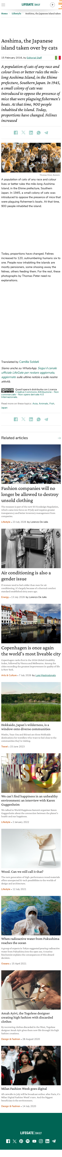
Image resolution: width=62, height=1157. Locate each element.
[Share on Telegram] (46, 133)
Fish (51, 403)
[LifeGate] (31, 4)
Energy (5, 597)
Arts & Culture (9, 675)
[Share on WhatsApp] (39, 133)
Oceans (5, 963)
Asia (35, 403)
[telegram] (54, 1141)
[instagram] (41, 1141)
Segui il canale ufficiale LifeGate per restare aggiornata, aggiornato (29, 372)
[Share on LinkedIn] (31, 133)
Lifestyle (5, 522)
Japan (4, 407)
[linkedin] (47, 1141)
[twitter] (15, 1141)
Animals (43, 403)
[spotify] (28, 1141)
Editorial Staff (34, 57)
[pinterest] (21, 1141)
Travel (4, 746)
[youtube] (34, 1141)
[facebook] (8, 1141)
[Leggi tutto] (58, 438)
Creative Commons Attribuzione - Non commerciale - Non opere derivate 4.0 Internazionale (30, 394)
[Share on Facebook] (16, 133)
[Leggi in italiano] (58, 58)
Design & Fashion (10, 1039)
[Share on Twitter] (23, 133)
